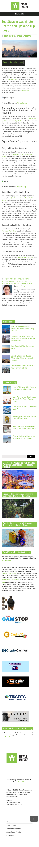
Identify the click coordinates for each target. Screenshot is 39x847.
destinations (10, 279)
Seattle (12, 281)
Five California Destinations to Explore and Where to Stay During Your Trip (22, 328)
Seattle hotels (24, 90)
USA (26, 281)
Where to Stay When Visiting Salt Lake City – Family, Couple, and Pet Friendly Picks (23, 338)
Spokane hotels (13, 79)
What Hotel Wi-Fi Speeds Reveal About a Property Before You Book (25, 427)
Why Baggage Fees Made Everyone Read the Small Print (25, 418)
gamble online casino (9, 573)
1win (3, 583)
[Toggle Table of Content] (20, 62)
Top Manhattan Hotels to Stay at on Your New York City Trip (23, 367)
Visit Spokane (14, 283)
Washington (26, 283)
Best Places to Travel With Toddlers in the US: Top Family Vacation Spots (25, 399)
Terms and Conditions (13, 829)
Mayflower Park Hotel (9, 231)
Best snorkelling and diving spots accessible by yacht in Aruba (24, 437)
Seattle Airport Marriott (25, 257)
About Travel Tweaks (13, 832)
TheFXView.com (23, 782)
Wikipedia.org (22, 103)
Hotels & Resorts (23, 36)
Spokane (20, 281)
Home (8, 822)
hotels (19, 279)
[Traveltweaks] (19, 9)
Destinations (9, 36)
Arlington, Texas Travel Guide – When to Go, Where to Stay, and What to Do (22, 358)
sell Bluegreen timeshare (10, 579)
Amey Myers (20, 286)
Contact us (10, 835)
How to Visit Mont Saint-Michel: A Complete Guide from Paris (24, 388)
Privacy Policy (11, 825)
